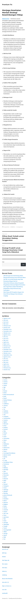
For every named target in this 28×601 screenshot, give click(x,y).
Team (4, 520)
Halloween (6, 444)
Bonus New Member (7, 578)
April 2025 (6, 342)
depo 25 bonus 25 (6, 586)
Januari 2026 (6, 327)
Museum (5, 478)
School (5, 508)
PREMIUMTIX (5, 18)
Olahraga (5, 489)
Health (5, 445)
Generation (6, 438)
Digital (5, 422)
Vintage (5, 533)
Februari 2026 (7, 325)
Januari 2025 (6, 347)
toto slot (4, 589)
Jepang (5, 456)
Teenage (5, 522)
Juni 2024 (5, 360)
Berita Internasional (8, 394)
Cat (4, 409)
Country (5, 420)
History (5, 449)
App (4, 387)
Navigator (6, 486)
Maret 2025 (6, 344)
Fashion (5, 427)
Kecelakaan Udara (8, 462)
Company (5, 416)
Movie (5, 476)
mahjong (4, 575)
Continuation (6, 418)
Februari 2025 (7, 345)
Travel (5, 528)
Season (5, 511)
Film (4, 431)
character (5, 412)
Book (4, 396)
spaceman (6, 517)
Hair (4, 442)
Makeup (5, 467)
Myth (4, 480)
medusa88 (4, 593)
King (4, 466)
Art (4, 389)
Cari (3, 262)
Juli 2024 (5, 358)
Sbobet (4, 556)
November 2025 (7, 331)
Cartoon (5, 405)
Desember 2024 (7, 349)
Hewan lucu (6, 447)
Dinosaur (5, 423)
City (4, 414)
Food (4, 434)
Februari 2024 (7, 367)
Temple (5, 526)
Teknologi (6, 524)
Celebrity (5, 411)
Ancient (5, 381)
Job (4, 458)
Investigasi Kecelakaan (9, 453)
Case (4, 407)
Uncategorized (19, 226)
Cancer (5, 402)
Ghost (5, 440)
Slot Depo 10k (5, 560)
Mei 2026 (5, 324)
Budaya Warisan (7, 400)
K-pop (5, 460)
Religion (5, 504)
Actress (5, 380)
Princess (5, 502)
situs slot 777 (5, 582)
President (5, 498)
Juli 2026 (5, 320)
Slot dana (4, 567)
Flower (5, 433)
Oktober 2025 (7, 333)
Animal (5, 383)
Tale (4, 519)
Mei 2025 (5, 340)
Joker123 (4, 571)
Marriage (5, 469)
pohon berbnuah (7, 495)
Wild (4, 537)
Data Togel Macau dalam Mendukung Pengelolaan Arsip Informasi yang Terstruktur (13, 288)
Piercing (5, 493)
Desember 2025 (7, 329)
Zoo (4, 539)
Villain (5, 531)
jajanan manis (7, 455)
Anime (5, 385)
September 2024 (7, 355)
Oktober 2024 (7, 353)
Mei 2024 (5, 362)
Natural (5, 484)
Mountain (6, 475)
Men (4, 471)
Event (4, 425)
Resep (5, 506)
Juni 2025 (5, 338)
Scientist (5, 509)
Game (4, 436)
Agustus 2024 (6, 356)
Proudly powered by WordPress (15, 598)
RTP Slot (4, 553)
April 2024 (6, 364)
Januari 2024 (6, 369)
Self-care (5, 513)
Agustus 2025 (6, 335)
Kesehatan (6, 464)
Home (5, 451)
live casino (5, 564)
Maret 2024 (6, 366)
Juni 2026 (5, 322)
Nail (4, 482)
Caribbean (6, 403)
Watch (5, 535)
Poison (5, 497)
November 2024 (7, 351)
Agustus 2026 (7, 318)
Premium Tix (7, 4)
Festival (5, 429)
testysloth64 (6, 226)
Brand (5, 398)
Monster (5, 473)
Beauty (5, 391)
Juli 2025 (5, 336)
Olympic (5, 491)
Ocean (5, 487)
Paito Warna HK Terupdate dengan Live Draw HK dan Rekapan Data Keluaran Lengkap (13, 293)
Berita (5, 392)
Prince (5, 500)
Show (4, 515)
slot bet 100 (5, 549)
